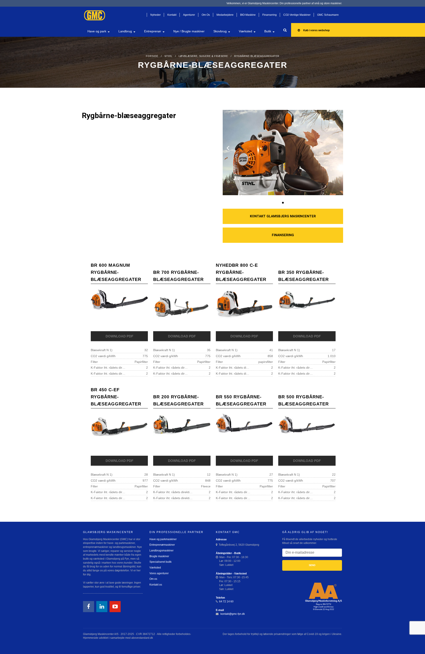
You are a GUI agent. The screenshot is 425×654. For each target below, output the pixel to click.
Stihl (168, 56)
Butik (267, 31)
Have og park (96, 31)
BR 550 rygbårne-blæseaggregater (241, 400)
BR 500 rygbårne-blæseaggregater (303, 400)
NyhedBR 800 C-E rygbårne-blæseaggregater (241, 272)
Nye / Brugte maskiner (189, 31)
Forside (152, 56)
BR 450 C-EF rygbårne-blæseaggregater (116, 396)
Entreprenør (152, 31)
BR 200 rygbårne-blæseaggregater (178, 400)
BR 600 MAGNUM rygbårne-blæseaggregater (116, 272)
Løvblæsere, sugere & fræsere (203, 56)
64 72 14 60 (226, 601)
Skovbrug (220, 31)
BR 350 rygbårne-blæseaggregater (303, 276)
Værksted (245, 31)
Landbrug (125, 31)
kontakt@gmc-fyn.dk (232, 613)
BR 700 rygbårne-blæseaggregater (178, 276)
